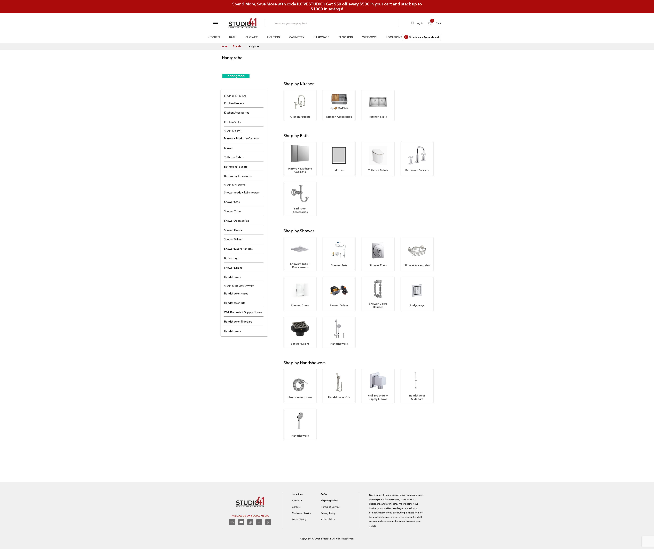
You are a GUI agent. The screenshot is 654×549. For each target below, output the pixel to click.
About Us (297, 500)
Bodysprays (231, 258)
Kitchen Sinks (232, 122)
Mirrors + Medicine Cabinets (242, 138)
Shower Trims (232, 211)
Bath (232, 37)
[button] (215, 23)
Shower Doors (233, 230)
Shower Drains (233, 267)
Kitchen (214, 37)
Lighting (273, 37)
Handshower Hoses (236, 293)
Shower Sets (232, 202)
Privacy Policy (328, 513)
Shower (252, 37)
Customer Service (301, 513)
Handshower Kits (234, 303)
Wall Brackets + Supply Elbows (243, 312)
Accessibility (328, 519)
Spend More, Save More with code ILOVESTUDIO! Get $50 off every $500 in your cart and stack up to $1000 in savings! (327, 6)
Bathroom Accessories (238, 176)
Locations (394, 37)
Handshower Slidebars (238, 321)
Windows (369, 37)
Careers (296, 506)
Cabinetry (296, 37)
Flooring (346, 37)
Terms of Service (330, 506)
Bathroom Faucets (235, 166)
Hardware (321, 37)
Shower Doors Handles (238, 248)
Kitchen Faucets (234, 103)
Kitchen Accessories (236, 112)
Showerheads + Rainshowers (242, 192)
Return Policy (299, 519)
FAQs (324, 494)
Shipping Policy (329, 500)
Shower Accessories (236, 220)
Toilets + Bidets (234, 157)
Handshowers (232, 277)
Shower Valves (233, 239)
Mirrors (228, 148)
